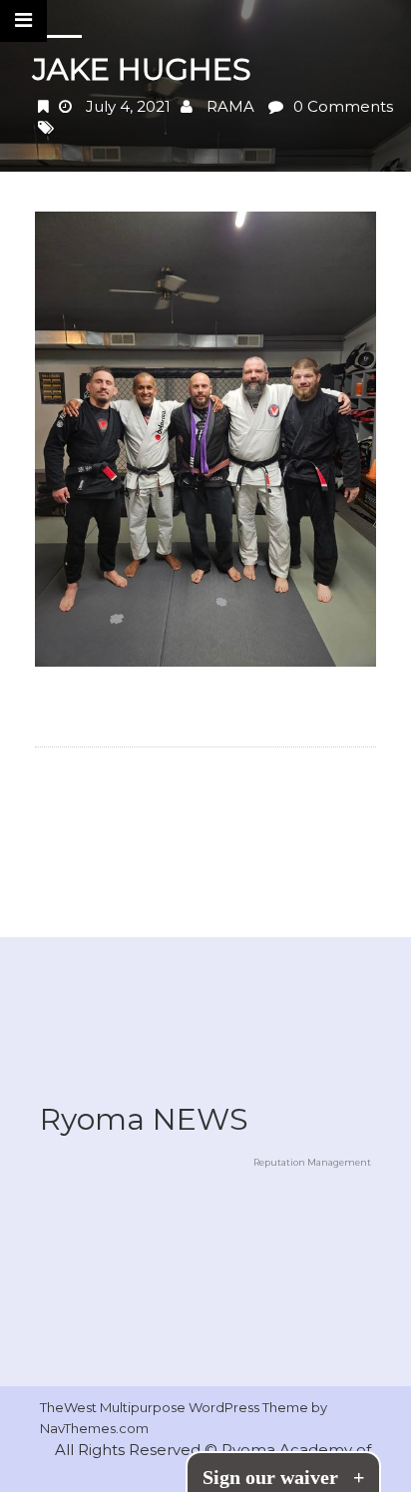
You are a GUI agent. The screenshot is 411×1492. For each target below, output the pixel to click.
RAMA (230, 106)
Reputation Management (312, 1162)
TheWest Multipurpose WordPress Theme (175, 1407)
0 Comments (343, 106)
